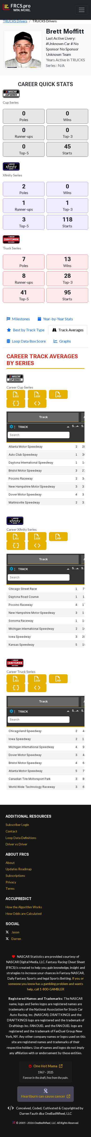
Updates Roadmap (19, 869)
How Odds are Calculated (24, 914)
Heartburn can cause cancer (43, 1096)
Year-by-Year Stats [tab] (58, 319)
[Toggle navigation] (81, 10)
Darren (16, 939)
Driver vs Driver (16, 844)
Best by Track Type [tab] (28, 330)
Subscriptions (15, 876)
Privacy (11, 882)
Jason (15, 932)
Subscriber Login (17, 825)
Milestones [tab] (21, 319)
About (10, 863)
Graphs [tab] (65, 341)
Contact (11, 831)
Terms (10, 888)
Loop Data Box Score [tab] (29, 341)
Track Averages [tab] (71, 330)
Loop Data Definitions (21, 838)
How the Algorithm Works (24, 907)
